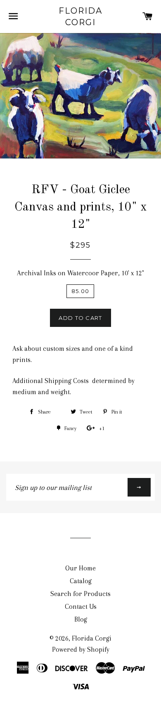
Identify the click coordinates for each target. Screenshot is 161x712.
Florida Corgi (80, 16)
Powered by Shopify (80, 649)
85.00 (80, 291)
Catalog (81, 581)
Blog (80, 619)
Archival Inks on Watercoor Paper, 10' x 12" (80, 273)
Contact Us (81, 606)
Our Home (80, 568)
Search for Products (80, 594)
